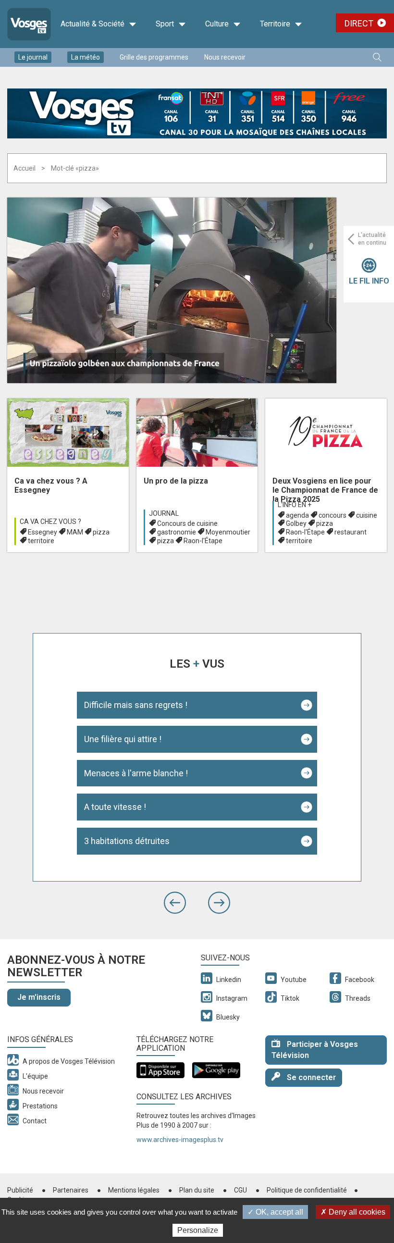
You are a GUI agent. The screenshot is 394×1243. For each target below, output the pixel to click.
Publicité (20, 1190)
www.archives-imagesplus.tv (179, 1140)
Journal (164, 513)
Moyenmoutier (228, 532)
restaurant (350, 532)
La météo (85, 57)
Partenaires (70, 1190)
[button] (174, 902)
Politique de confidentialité (307, 1190)
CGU (240, 1190)
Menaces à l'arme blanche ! (136, 773)
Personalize (197, 1230)
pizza (101, 532)
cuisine (366, 515)
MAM (75, 532)
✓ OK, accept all (275, 1212)
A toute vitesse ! (115, 807)
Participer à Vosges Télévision (314, 1050)
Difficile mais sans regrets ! (135, 705)
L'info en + (294, 505)
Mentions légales (134, 1190)
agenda (297, 515)
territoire (41, 541)
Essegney (42, 532)
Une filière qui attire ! (122, 739)
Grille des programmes (154, 57)
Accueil (24, 168)
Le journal (33, 57)
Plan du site (196, 1190)
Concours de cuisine (187, 523)
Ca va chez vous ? (50, 521)
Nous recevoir (225, 57)
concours (332, 515)
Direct (359, 23)
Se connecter (310, 1077)
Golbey (296, 523)
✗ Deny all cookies (352, 1212)
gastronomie (176, 532)
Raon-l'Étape (203, 541)
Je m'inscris (39, 997)
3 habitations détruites (127, 841)
